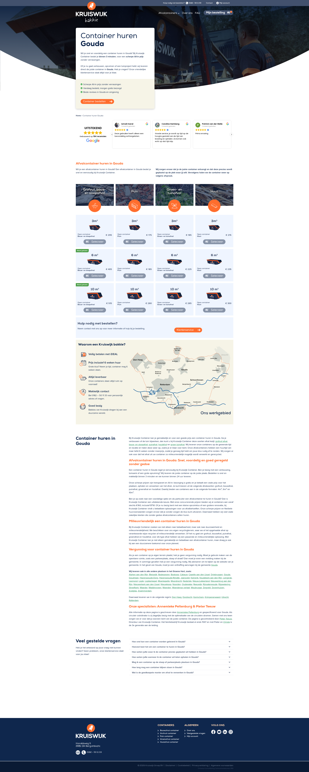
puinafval (153, 444)
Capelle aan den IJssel (199, 574)
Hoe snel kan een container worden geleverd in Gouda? (158, 641)
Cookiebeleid (184, 766)
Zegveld (207, 587)
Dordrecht (187, 597)
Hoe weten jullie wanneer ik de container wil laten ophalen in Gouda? (165, 657)
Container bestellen (94, 101)
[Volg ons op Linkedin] (225, 731)
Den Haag (177, 597)
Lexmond (133, 581)
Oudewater (187, 584)
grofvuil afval (221, 441)
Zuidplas (133, 590)
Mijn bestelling (219, 12)
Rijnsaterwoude (210, 584)
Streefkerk (134, 587)
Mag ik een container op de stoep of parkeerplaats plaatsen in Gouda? (166, 662)
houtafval (162, 444)
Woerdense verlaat (181, 587)
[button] (231, 134)
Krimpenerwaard (212, 597)
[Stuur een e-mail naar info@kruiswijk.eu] (78, 752)
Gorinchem (198, 597)
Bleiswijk (153, 574)
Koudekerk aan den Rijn (211, 577)
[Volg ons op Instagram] (231, 731)
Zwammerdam (145, 590)
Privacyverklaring (200, 766)
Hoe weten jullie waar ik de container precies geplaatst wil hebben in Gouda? (169, 651)
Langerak (227, 577)
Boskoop (175, 574)
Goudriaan (134, 577)
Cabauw (184, 574)
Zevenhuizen (218, 587)
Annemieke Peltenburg (188, 612)
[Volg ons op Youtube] (219, 731)
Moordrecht (176, 581)
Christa (226, 621)
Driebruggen (217, 574)
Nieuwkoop (166, 584)
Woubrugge (196, 587)
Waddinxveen (155, 587)
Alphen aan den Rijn (138, 574)
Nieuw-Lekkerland (201, 581)
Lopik (141, 581)
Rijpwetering (224, 584)
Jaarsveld (185, 577)
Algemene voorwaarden (222, 766)
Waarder (143, 587)
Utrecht (224, 597)
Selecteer (97, 242)
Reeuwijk (197, 584)
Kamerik (194, 577)
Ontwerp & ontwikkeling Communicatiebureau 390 (215, 768)
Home (78, 116)
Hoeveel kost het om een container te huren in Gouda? (158, 646)
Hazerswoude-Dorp (149, 577)
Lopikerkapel (151, 581)
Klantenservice (185, 330)
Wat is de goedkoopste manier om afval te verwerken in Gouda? (163, 672)
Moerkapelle (164, 581)
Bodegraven (164, 574)
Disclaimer (170, 766)
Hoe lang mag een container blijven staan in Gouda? (157, 667)
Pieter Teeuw (226, 618)
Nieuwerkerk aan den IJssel (146, 584)
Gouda (214, 564)
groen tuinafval (178, 444)
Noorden (176, 584)
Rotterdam (134, 600)
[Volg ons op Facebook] (213, 732)
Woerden (166, 587)
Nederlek (187, 581)
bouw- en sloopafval (138, 444)
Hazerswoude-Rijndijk (169, 577)
